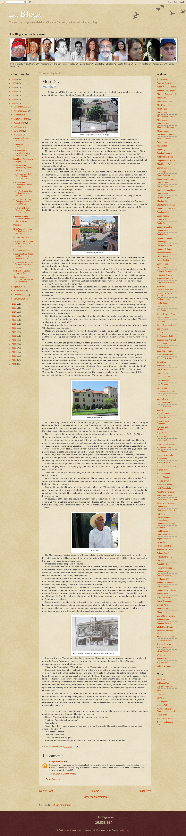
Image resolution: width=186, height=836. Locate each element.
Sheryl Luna (162, 612)
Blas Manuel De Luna (166, 164)
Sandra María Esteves (166, 590)
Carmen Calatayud (164, 186)
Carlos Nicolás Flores (166, 179)
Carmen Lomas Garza (166, 190)
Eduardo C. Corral (164, 249)
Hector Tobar (162, 303)
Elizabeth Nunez (164, 253)
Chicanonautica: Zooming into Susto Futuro (22, 184)
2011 (14, 336)
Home (95, 791)
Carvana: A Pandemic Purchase (22, 139)
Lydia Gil (160, 410)
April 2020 (18, 287)
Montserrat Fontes (164, 484)
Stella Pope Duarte (165, 627)
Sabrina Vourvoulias (165, 583)
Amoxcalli (161, 679)
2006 (14, 356)
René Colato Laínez (165, 535)
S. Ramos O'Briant (165, 579)
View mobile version (95, 797)
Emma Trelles (163, 260)
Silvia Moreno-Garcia (166, 616)
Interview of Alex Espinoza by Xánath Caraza (23, 167)
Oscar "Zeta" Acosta (165, 503)
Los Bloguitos (162, 701)
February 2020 (20, 295)
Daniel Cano (56, 746)
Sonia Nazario (163, 620)
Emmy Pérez (162, 264)
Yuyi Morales (162, 662)
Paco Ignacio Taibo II (166, 510)
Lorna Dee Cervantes (166, 391)
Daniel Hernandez (164, 227)
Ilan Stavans (162, 307)
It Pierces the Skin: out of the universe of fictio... (23, 243)
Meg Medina (162, 459)
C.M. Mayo (161, 172)
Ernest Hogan (162, 267)
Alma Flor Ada (163, 124)
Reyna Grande (163, 542)
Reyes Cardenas (164, 538)
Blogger (125, 830)
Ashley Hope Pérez (165, 157)
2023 (14, 91)
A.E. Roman (162, 79)
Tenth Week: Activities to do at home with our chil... (22, 193)
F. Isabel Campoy (164, 271)
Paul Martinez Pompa (166, 524)
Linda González (163, 377)
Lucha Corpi (162, 395)
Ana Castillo (162, 146)
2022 (14, 95)
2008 (14, 348)
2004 (14, 364)
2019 (14, 304)
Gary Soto (161, 286)
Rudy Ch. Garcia (164, 575)
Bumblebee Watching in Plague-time (23, 160)
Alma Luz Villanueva (165, 127)
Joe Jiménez (162, 329)
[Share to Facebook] (51, 86)
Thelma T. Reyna (164, 644)
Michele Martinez (164, 473)
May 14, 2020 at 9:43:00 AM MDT (63, 774)
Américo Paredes (164, 138)
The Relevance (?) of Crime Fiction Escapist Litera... (22, 176)
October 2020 (20, 115)
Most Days (18, 225)
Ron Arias (161, 561)
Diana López (162, 242)
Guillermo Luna (163, 299)
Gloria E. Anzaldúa (165, 290)
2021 (14, 99)
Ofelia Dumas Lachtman (167, 499)
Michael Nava (162, 470)
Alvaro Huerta (162, 131)
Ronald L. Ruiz (163, 564)
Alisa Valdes (162, 120)
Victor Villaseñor (164, 651)
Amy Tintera (162, 142)
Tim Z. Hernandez (164, 648)
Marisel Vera (162, 437)
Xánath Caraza (163, 659)
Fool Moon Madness (22, 250)
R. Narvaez (161, 527)
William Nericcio (163, 655)
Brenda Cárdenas (164, 168)
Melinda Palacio (163, 462)
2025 (14, 83)
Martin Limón (162, 440)
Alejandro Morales (164, 101)
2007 (14, 352)
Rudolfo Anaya (163, 572)
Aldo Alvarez (162, 98)
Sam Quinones (163, 586)
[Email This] (43, 86)
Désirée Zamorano (164, 238)
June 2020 (18, 131)
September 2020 (21, 119)
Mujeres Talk (162, 705)
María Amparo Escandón (163, 422)
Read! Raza (162, 715)
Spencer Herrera (164, 623)
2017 (14, 312)
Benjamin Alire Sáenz (166, 160)
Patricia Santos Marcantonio (163, 519)
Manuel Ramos (163, 417)
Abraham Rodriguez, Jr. (167, 94)
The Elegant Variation (166, 718)
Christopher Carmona (166, 205)
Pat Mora (161, 514)
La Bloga (25, 13)
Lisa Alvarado (162, 384)
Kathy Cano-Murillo (165, 369)
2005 (14, 360)
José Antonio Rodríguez (167, 336)
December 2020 (21, 107)
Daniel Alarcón (163, 219)
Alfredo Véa (162, 113)
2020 (14, 103)
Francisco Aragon (164, 275)
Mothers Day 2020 (21, 237)
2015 (14, 320)
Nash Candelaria (164, 488)
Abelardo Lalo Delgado (166, 90)
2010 (14, 340)
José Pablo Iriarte (164, 351)
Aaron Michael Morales (166, 87)
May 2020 (18, 135)
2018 (14, 308)
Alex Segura (162, 109)
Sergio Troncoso (164, 601)
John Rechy (162, 332)
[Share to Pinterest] (54, 86)
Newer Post (46, 791)
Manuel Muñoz (163, 414)
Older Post (145, 791)
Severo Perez (162, 605)
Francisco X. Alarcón (166, 282)
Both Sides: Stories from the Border (21, 272)
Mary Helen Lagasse (165, 444)
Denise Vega (162, 234)
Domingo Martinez (164, 245)
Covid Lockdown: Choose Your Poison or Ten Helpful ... (23, 279)
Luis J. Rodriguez (164, 406)
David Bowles (162, 231)
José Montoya (163, 347)
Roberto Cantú (163, 553)
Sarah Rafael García (165, 597)
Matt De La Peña (164, 448)
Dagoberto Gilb (163, 212)
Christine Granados (165, 201)
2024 (14, 87)
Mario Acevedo (163, 433)
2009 (14, 344)
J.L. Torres (161, 310)
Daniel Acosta (163, 216)
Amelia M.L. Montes (165, 135)
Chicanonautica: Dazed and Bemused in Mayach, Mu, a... (23, 256)
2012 (14, 332)
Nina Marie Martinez (165, 492)
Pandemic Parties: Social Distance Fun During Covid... (23, 218)
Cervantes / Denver (165, 687)
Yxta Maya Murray (164, 666)
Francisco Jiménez (165, 278)
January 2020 (20, 299)
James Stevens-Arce (166, 314)
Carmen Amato (163, 183)
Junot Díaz (161, 362)
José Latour (162, 343)
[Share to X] (49, 86)
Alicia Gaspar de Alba (166, 116)
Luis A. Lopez (162, 399)
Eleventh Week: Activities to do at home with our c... (22, 153)
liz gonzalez (162, 388)
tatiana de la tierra (164, 640)
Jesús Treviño (163, 318)
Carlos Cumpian (163, 175)
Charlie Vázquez (164, 197)
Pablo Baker (162, 507)
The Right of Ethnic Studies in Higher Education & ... (21, 210)
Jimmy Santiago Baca (166, 325)
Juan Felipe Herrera (165, 355)
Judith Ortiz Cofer (164, 358)
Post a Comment (53, 779)
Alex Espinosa (163, 105)
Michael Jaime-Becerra (166, 466)
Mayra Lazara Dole (165, 455)
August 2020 (19, 123)
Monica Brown (163, 481)
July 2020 (18, 127)
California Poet (163, 683)
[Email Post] (76, 746)
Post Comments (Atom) (61, 805)
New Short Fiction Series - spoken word (166, 710)
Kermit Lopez (162, 373)
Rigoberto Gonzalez (165, 549)
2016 (14, 316)
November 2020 (21, 111)
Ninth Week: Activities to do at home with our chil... (22, 231)
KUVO (159, 690)
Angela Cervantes (164, 153)
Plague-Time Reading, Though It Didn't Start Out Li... (22, 201)
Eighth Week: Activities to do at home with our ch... (23, 264)
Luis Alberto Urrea (164, 402)
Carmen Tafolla (163, 194)
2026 (14, 79)
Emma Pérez (162, 256)
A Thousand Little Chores (20, 145)
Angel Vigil (161, 149)
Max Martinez (162, 451)
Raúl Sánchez (163, 531)
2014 (14, 324)
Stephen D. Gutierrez (166, 637)
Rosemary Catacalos (166, 568)
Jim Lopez (161, 321)
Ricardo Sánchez (164, 546)
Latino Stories (163, 698)
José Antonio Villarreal (166, 340)
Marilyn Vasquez (56, 761)
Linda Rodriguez (163, 380)
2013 (14, 328)
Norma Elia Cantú (164, 496)
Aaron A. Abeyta (164, 83)
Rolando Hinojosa (164, 557)
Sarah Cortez (162, 594)
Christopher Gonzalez (166, 208)
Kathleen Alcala (163, 366)
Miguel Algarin (163, 477)
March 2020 (19, 291)
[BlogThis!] (46, 86)
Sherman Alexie (163, 608)
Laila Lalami (162, 694)
